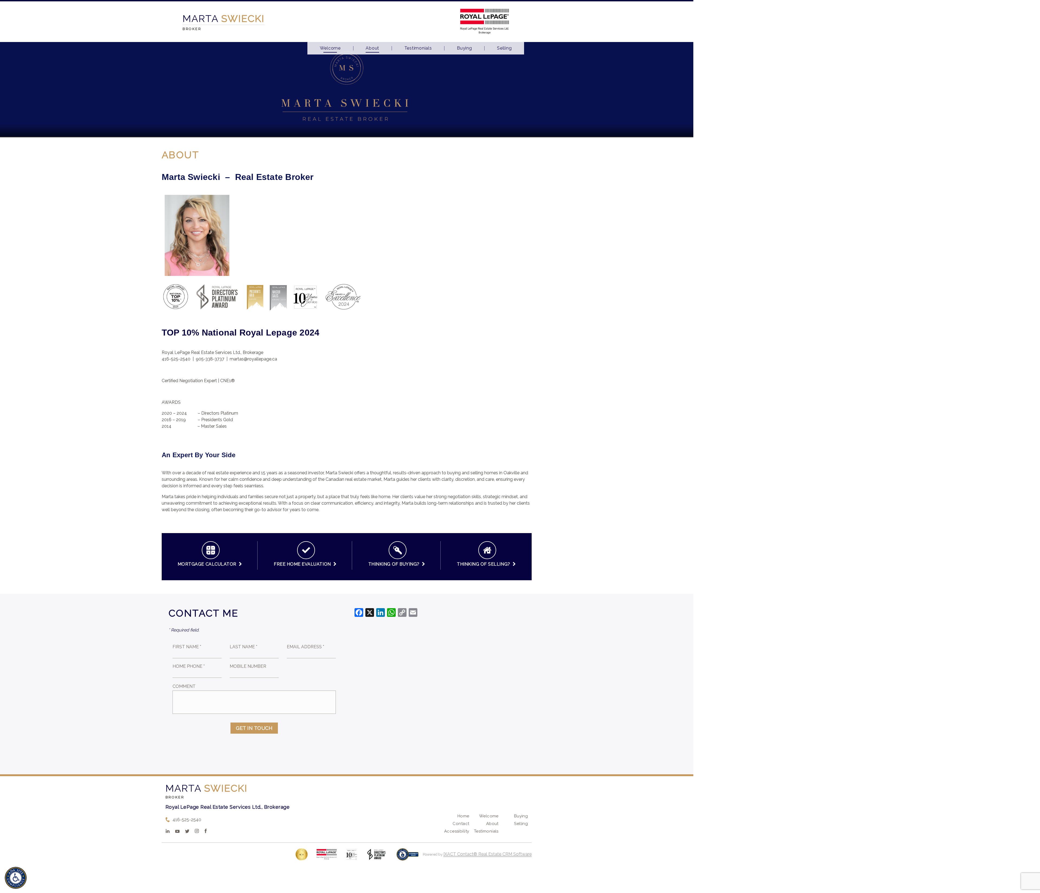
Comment (184, 686)
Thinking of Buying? (395, 564)
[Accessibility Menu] (16, 878)
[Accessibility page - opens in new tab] (407, 857)
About (372, 48)
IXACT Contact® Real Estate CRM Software (487, 854)
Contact (461, 823)
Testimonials (418, 48)
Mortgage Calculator (208, 564)
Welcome (330, 48)
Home (463, 816)
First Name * (187, 646)
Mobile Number (248, 666)
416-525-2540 (187, 819)
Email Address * (305, 646)
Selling (504, 48)
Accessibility (456, 831)
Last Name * (243, 646)
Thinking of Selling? (485, 564)
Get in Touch (254, 728)
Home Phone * (189, 666)
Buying (464, 48)
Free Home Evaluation (303, 564)
